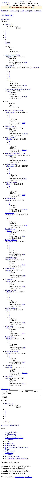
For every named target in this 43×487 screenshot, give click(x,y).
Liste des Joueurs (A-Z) (12, 55)
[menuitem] (19, 477)
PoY (23, 123)
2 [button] (5, 32)
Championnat (35, 67)
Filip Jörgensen (9, 268)
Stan (8, 184)
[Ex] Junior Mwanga (11, 308)
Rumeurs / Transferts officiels (14, 110)
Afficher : (5, 391)
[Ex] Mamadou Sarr (11, 164)
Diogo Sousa (9, 365)
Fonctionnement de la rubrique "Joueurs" (18, 89)
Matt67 (24, 85)
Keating (24, 150)
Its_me (9, 200)
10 (9, 78)
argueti (9, 57)
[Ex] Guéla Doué (10, 137)
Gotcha (24, 160)
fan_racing (10, 166)
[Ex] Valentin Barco (11, 290)
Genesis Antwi (9, 279)
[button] (9, 24)
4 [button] (5, 35)
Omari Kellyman (10, 229)
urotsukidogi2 (11, 155)
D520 (24, 383)
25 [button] (5, 41)
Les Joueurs (7, 15)
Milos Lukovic (9, 213)
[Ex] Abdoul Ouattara (11, 351)
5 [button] (5, 37)
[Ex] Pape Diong (10, 198)
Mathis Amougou (10, 126)
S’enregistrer (29, 11)
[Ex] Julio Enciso (10, 337)
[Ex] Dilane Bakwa (11, 182)
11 (9, 80)
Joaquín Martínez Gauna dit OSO (15, 153)
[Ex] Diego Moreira (11, 240)
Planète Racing (14, 11)
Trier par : (21, 391)
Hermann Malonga (11, 258)
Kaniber (25, 133)
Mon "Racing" (9, 66)
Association (4, 11)
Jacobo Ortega (9, 326)
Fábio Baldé (8, 376)
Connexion (38, 11)
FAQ (22, 11)
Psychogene (11, 112)
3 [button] (5, 34)
